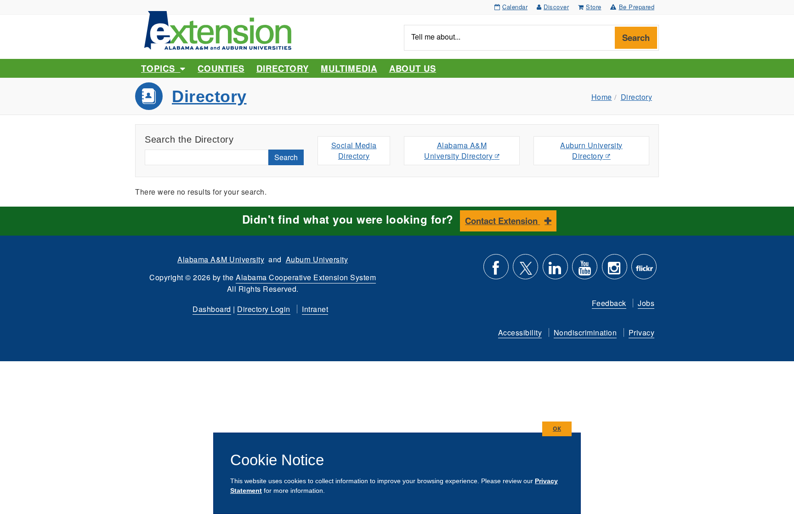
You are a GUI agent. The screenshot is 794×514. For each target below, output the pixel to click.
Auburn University (317, 259)
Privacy (642, 332)
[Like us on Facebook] (496, 270)
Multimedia (349, 68)
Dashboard (212, 309)
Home (601, 97)
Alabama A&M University (220, 259)
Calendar (514, 6)
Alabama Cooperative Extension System (306, 277)
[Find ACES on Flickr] (644, 270)
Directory (282, 68)
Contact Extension (502, 220)
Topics (160, 68)
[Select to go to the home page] (217, 29)
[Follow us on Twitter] (525, 270)
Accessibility (520, 332)
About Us (412, 68)
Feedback (609, 303)
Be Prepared (637, 6)
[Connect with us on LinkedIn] (555, 270)
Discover (556, 6)
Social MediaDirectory (354, 150)
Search (636, 37)
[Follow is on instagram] (614, 270)
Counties (221, 68)
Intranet (315, 309)
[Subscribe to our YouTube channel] (584, 270)
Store (593, 6)
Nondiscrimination (585, 332)
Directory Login (263, 309)
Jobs (646, 303)
